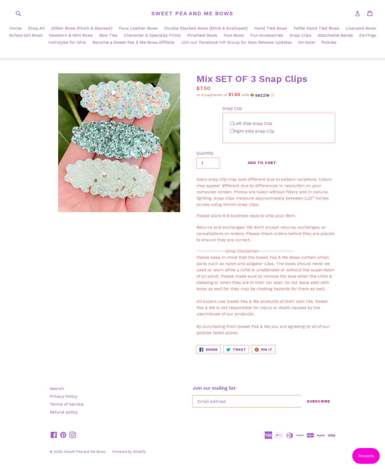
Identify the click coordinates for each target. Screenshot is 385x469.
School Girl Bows (25, 35)
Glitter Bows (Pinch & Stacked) (81, 28)
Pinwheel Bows (202, 35)
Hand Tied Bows (270, 28)
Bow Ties (108, 35)
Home (15, 28)
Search (57, 388)
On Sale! (306, 42)
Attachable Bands (335, 35)
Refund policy (64, 412)
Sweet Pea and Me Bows (192, 13)
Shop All (36, 28)
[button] (265, 94)
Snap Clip (232, 108)
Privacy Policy (63, 396)
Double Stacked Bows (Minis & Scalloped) (206, 28)
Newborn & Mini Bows (71, 35)
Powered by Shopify (129, 452)
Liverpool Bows (361, 28)
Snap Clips (300, 35)
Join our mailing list (214, 388)
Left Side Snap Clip (253, 123)
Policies (329, 42)
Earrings (367, 35)
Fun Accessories (266, 35)
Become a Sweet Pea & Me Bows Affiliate (133, 42)
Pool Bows (234, 35)
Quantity (204, 153)
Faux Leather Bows (138, 28)
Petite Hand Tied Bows (316, 28)
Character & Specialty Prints (152, 35)
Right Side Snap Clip (254, 131)
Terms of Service (67, 404)
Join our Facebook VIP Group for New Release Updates (236, 42)
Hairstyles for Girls (67, 42)
